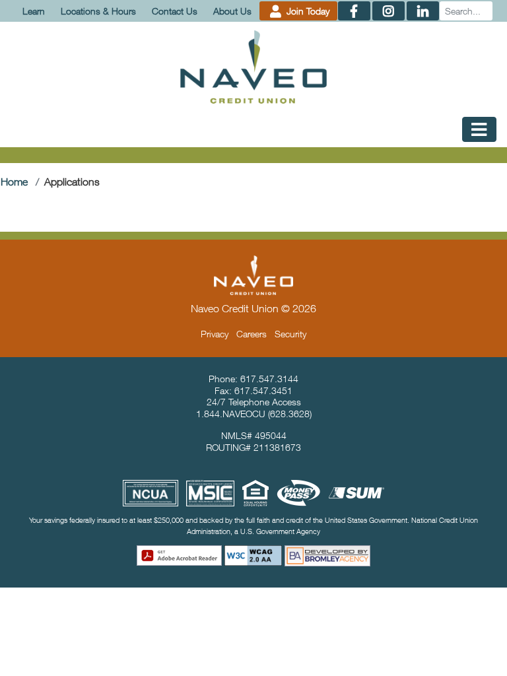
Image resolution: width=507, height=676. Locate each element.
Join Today (306, 11)
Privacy (214, 333)
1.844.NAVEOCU (230, 413)
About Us (232, 11)
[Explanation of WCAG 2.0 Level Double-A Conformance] (253, 555)
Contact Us (174, 11)
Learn (33, 11)
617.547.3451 (263, 390)
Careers (251, 333)
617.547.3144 (269, 378)
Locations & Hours (98, 11)
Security (290, 333)
